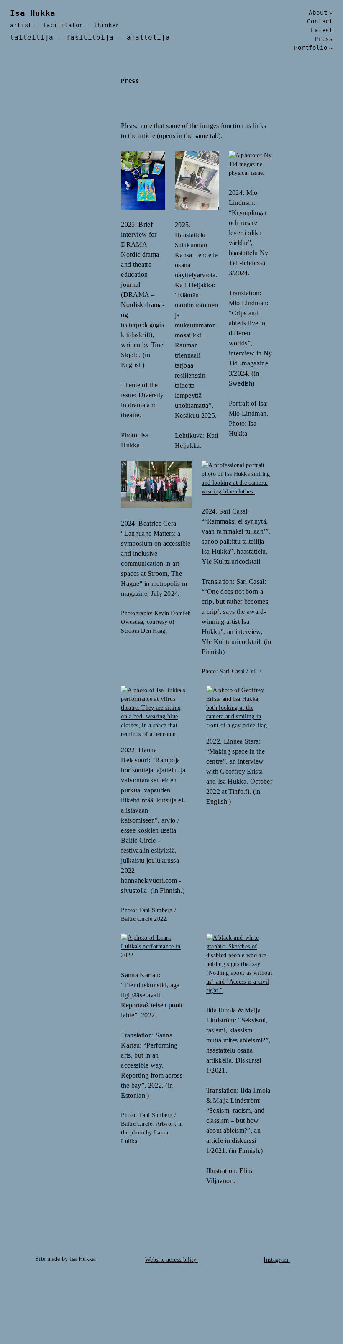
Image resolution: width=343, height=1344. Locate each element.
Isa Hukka (32, 13)
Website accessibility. (171, 1260)
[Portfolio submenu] (331, 48)
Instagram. (277, 1260)
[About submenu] (331, 13)
